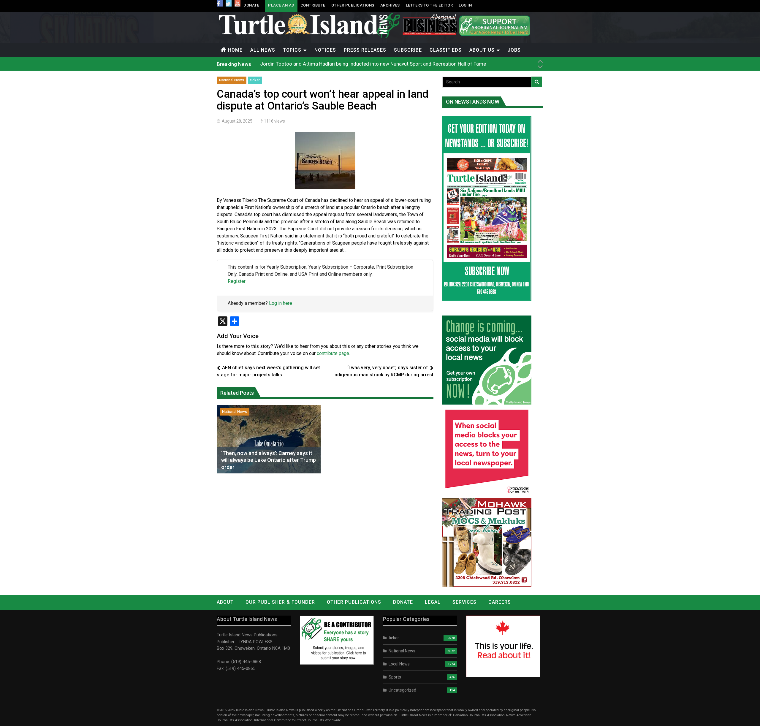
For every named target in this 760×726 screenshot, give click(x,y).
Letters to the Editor (429, 5)
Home (235, 50)
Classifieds (446, 50)
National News (231, 80)
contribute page (333, 353)
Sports (395, 677)
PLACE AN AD (281, 5)
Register (237, 281)
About (225, 602)
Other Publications (352, 5)
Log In (465, 5)
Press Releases (365, 50)
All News (262, 50)
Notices (325, 50)
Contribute (312, 5)
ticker (255, 80)
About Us (482, 50)
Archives (390, 5)
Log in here (280, 303)
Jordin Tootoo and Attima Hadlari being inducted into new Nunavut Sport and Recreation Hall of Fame (373, 64)
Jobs (514, 50)
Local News (399, 664)
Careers (499, 602)
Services (464, 602)
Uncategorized (402, 690)
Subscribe (408, 50)
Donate (251, 5)
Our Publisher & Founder (280, 602)
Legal (433, 602)
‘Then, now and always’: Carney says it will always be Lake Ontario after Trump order (268, 460)
